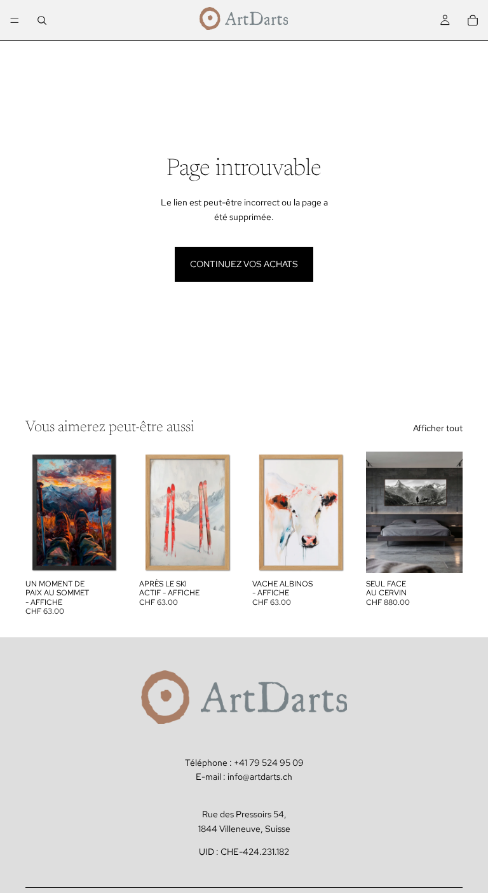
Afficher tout (438, 428)
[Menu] (14, 20)
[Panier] (473, 20)
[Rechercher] (42, 20)
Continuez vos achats (244, 264)
